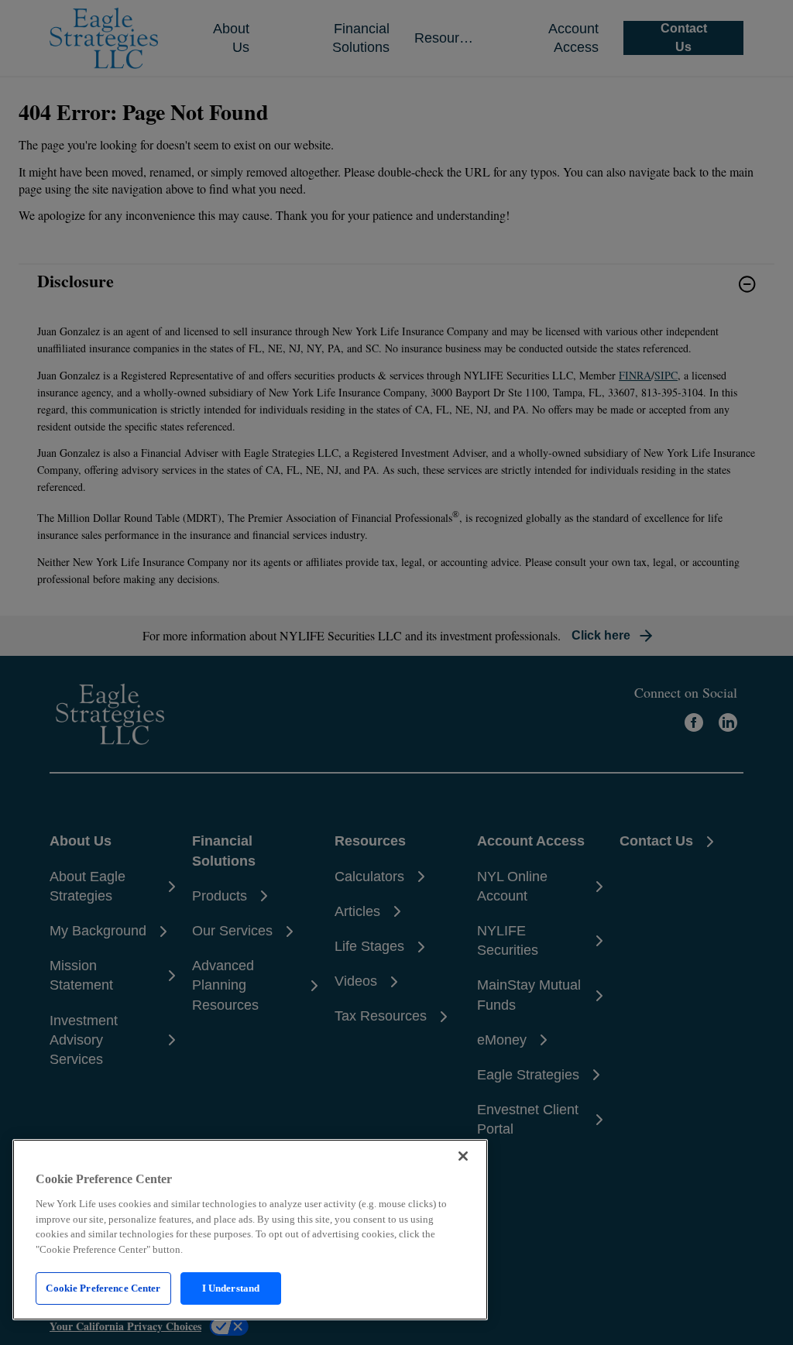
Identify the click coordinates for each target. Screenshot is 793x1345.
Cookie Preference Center (103, 1288)
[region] (250, 1229)
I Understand (231, 1288)
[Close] (463, 1156)
